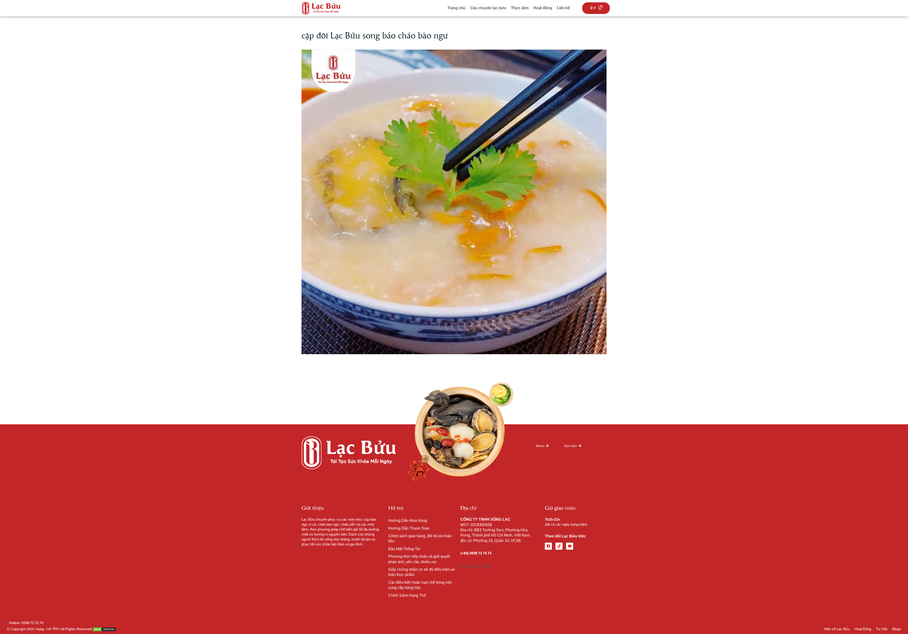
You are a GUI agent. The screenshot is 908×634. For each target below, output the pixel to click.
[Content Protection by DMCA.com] (104, 629)
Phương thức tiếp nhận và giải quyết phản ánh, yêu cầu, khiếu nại (419, 559)
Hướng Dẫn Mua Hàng (407, 521)
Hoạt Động (863, 629)
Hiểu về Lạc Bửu (837, 629)
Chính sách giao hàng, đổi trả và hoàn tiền (420, 538)
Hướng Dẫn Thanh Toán (409, 528)
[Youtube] (569, 546)
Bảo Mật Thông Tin (404, 549)
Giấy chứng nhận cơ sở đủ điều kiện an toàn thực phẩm (421, 572)
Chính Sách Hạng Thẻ (407, 595)
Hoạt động (542, 8)
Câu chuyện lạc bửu (488, 8)
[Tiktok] (559, 546)
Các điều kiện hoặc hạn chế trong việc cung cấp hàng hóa (420, 585)
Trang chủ (456, 8)
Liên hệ (563, 8)
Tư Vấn (881, 629)
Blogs (896, 629)
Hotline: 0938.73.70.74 (26, 623)
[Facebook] (548, 546)
